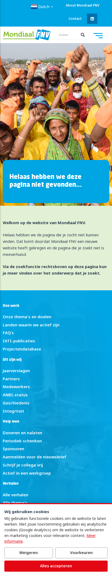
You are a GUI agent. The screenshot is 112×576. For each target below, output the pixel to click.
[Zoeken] (83, 35)
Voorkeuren (81, 552)
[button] (92, 19)
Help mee (11, 421)
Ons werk (11, 306)
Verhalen (10, 483)
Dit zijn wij (12, 360)
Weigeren (28, 552)
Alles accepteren (56, 565)
